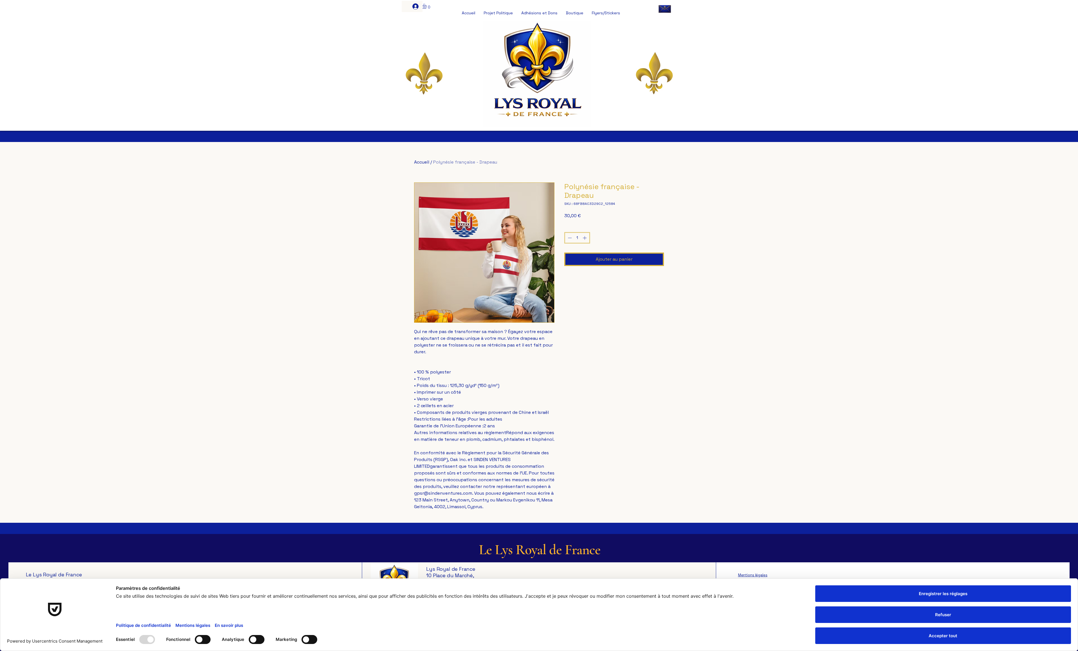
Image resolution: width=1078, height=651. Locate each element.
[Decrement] (569, 238)
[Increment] (585, 238)
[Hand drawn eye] (665, 8)
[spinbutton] (577, 238)
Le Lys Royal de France (539, 549)
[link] (427, 6)
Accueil (421, 162)
